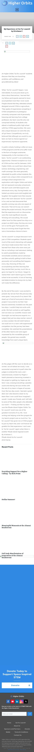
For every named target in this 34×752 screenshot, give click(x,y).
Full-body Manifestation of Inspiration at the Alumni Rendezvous (17, 546)
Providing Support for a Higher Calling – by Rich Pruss (17, 463)
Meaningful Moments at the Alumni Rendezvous (17, 517)
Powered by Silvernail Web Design (17, 749)
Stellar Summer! (17, 490)
